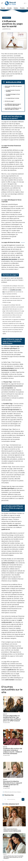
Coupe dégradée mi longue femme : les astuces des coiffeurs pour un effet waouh (12, 718)
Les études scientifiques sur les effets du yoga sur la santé (13, 109)
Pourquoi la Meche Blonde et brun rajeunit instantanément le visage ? (12, 783)
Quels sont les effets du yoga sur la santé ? (13, 87)
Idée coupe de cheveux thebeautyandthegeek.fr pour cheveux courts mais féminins (12, 830)
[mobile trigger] (2, 3)
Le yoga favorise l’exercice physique (13, 91)
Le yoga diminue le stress (12, 98)
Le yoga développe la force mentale (13, 95)
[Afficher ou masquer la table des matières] (22, 82)
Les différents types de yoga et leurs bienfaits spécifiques (13, 105)
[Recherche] (22, 3)
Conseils (6, 17)
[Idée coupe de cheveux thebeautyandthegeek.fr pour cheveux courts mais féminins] (14, 817)
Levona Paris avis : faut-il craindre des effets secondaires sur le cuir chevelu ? (13, 857)
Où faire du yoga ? (9, 101)
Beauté (5, 714)
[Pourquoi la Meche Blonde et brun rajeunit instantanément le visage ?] (13, 770)
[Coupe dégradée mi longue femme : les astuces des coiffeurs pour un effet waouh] (13, 704)
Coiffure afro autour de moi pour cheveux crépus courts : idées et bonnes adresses (12, 751)
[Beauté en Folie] (10, 3)
